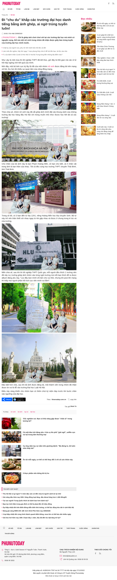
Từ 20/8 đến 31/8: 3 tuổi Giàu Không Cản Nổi (105, 93)
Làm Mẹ (26, 9)
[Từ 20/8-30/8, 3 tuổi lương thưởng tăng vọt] (88, 85)
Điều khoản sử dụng (52, 576)
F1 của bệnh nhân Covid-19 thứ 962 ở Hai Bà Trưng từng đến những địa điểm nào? (32, 55)
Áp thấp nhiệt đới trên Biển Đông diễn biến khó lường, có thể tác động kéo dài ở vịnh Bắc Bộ (38, 507)
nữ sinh (51, 66)
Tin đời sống (9, 533)
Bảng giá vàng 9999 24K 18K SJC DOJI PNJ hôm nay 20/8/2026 (26, 511)
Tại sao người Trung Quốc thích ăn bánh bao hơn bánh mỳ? (26, 500)
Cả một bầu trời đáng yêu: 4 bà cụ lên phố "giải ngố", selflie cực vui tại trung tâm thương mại (49, 433)
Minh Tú (73, 406)
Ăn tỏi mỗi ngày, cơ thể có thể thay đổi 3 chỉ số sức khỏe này (48, 460)
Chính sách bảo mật (65, 576)
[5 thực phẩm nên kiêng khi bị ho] (11, 478)
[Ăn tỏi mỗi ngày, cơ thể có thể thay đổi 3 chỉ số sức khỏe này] (11, 464)
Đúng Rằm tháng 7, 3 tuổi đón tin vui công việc (106, 116)
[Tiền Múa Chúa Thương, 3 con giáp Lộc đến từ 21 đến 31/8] (88, 50)
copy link (73, 399)
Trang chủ (5, 15)
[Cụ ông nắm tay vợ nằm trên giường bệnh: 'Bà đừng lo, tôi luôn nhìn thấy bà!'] (11, 451)
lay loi (26, 412)
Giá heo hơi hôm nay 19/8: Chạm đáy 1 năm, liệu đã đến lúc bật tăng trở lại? (32, 518)
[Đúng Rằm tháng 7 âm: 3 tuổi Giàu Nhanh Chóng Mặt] (88, 108)
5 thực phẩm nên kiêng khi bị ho (36, 473)
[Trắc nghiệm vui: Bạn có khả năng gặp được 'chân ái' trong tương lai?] (11, 423)
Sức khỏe (46, 9)
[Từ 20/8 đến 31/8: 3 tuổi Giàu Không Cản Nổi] (88, 96)
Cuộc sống (79, 9)
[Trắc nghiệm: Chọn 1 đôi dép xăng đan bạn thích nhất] (88, 62)
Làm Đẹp (36, 9)
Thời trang (67, 9)
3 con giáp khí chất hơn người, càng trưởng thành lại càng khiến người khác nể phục (106, 38)
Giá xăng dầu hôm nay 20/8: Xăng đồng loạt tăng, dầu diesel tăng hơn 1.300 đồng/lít (35, 497)
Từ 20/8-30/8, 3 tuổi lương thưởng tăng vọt (105, 82)
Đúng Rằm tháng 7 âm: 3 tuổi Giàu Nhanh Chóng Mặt (106, 106)
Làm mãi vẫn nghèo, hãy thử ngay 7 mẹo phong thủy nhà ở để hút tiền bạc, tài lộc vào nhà (35, 51)
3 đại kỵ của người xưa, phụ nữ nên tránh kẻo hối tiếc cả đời (24, 48)
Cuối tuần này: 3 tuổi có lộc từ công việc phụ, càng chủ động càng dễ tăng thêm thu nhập (105, 130)
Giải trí (56, 9)
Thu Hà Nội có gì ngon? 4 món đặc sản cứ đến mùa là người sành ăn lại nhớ (32, 494)
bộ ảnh (20, 412)
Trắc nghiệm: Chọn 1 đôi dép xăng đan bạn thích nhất (105, 60)
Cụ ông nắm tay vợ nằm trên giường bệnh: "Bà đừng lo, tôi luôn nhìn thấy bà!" (49, 447)
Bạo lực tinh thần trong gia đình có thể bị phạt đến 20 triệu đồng (27, 504)
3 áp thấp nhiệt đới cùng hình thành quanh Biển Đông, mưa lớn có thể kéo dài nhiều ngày (37, 514)
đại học (32, 412)
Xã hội (10, 9)
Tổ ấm (18, 9)
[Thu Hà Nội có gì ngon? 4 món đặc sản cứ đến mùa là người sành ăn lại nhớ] (88, 73)
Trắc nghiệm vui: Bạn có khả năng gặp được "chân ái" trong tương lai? (47, 420)
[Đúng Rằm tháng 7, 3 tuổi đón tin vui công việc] (88, 119)
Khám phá (91, 9)
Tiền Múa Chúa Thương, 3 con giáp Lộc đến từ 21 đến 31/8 (105, 49)
